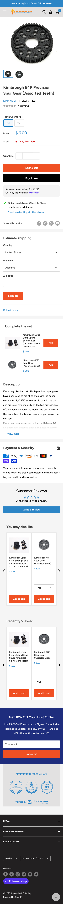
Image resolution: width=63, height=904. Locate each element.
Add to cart (31, 167)
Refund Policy (10, 310)
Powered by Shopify (13, 897)
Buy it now (31, 178)
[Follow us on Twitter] (11, 874)
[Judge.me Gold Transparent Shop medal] (31, 787)
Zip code (8, 275)
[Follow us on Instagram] (18, 874)
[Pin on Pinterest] (45, 223)
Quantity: (8, 155)
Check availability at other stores (26, 212)
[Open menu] (4, 12)
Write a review (31, 509)
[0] (57, 12)
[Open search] (44, 12)
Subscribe (31, 754)
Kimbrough (10, 100)
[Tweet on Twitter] (51, 223)
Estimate (13, 295)
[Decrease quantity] (19, 156)
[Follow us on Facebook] (5, 874)
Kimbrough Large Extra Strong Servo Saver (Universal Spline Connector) (31, 341)
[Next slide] (59, 570)
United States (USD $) (32, 858)
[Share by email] (57, 223)
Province (8, 260)
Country (7, 245)
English (8, 858)
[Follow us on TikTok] (36, 874)
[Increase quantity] (36, 156)
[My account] (50, 12)
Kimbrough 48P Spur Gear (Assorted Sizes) (31, 363)
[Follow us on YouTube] (30, 874)
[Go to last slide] (4, 570)
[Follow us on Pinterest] (24, 874)
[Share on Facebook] (39, 223)
